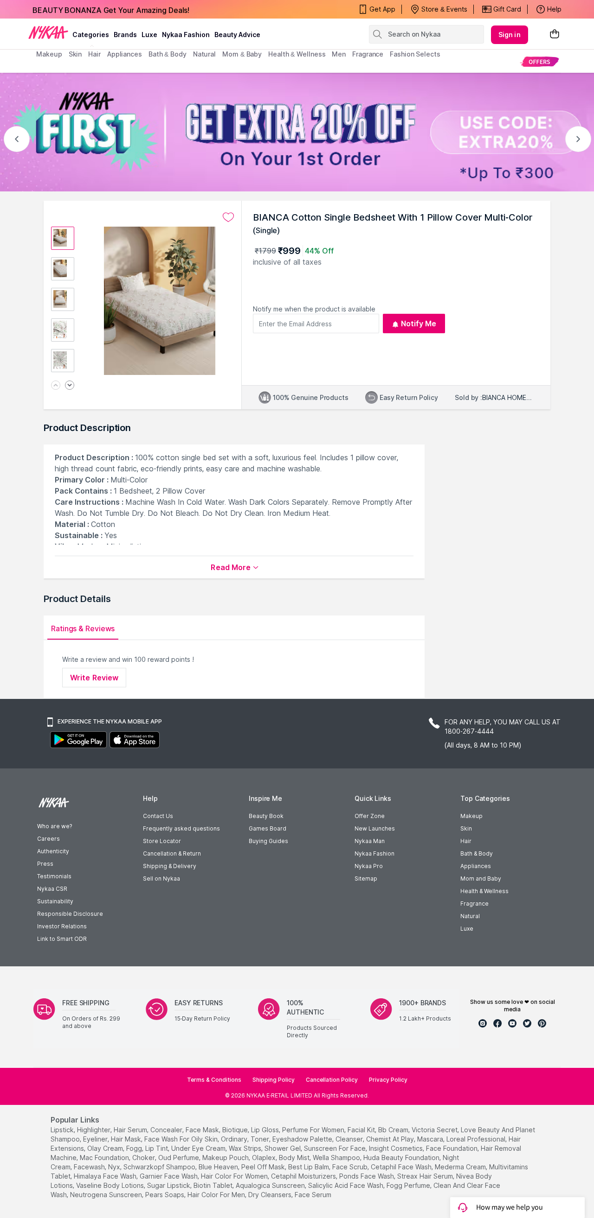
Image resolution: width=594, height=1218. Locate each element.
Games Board (267, 828)
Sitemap (366, 878)
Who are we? (54, 826)
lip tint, (157, 1148)
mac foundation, (105, 1157)
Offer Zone (370, 815)
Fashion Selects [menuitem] (415, 54)
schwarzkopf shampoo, (160, 1167)
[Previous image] (55, 386)
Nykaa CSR (52, 888)
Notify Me (419, 323)
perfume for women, (314, 1130)
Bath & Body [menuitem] (167, 54)
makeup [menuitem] (49, 54)
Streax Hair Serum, (425, 1176)
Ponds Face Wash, (367, 1176)
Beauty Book (266, 815)
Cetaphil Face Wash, (402, 1167)
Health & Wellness (484, 891)
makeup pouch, (226, 1157)
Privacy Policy (388, 1079)
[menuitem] (539, 61)
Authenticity (53, 851)
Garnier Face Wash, (169, 1176)
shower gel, (283, 1148)
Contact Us (158, 815)
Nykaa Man (370, 840)
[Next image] (69, 386)
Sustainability (55, 901)
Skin (466, 828)
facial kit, (362, 1130)
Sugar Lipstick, (169, 1185)
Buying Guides (268, 840)
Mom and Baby (480, 878)
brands (125, 34)
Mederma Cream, (461, 1167)
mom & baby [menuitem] (242, 54)
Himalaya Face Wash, (106, 1176)
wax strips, (246, 1148)
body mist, (295, 1157)
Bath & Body (476, 853)
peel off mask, (263, 1167)
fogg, (134, 1148)
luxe (149, 34)
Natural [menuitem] (204, 54)
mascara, (431, 1139)
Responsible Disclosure (70, 913)
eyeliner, (96, 1139)
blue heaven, (219, 1167)
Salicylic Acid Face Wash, (346, 1185)
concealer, (167, 1130)
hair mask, (126, 1139)
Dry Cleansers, (270, 1195)
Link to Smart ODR (62, 938)
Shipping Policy (273, 1079)
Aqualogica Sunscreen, (271, 1185)
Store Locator (162, 840)
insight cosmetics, (396, 1148)
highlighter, (94, 1130)
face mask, (203, 1130)
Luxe (466, 928)
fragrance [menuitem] (367, 54)
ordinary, (235, 1139)
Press (45, 863)
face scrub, (350, 1167)
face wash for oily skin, (181, 1139)
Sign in (509, 34)
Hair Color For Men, (216, 1195)
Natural (470, 916)
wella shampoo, (337, 1157)
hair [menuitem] (94, 54)
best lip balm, (309, 1167)
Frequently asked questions (181, 828)
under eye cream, (199, 1148)
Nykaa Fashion (186, 34)
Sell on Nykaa (161, 878)
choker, (144, 1157)
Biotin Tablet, (214, 1185)
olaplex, (264, 1157)
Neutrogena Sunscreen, (106, 1195)
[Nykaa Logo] (48, 32)
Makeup (471, 815)
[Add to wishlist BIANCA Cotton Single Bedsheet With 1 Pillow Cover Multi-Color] (228, 217)
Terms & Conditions (214, 1079)
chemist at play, (390, 1139)
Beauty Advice (237, 34)
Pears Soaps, (165, 1195)
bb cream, (394, 1130)
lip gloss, (265, 1130)
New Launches (375, 828)
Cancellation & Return (172, 853)
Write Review (94, 677)
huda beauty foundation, (402, 1157)
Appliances (475, 866)
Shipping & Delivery (169, 866)
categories (90, 34)
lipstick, (63, 1130)
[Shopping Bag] (554, 34)
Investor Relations (62, 926)
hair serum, (131, 1130)
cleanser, (350, 1139)
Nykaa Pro (369, 866)
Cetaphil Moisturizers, (304, 1176)
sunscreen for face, (335, 1148)
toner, (261, 1139)
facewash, (90, 1167)
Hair (465, 840)
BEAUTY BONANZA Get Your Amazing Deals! (110, 9)
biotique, (235, 1130)
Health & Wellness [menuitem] (296, 54)
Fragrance (474, 903)
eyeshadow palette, (303, 1139)
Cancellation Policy (332, 1079)
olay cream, (105, 1148)
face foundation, (452, 1148)
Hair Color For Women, (235, 1176)
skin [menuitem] (75, 54)
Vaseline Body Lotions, (110, 1185)
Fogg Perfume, (409, 1185)
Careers (48, 838)
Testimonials (54, 876)
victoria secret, (435, 1130)
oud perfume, (179, 1157)
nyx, (115, 1167)
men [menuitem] (339, 54)
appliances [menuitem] (124, 54)
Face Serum (313, 1195)
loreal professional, (476, 1139)
